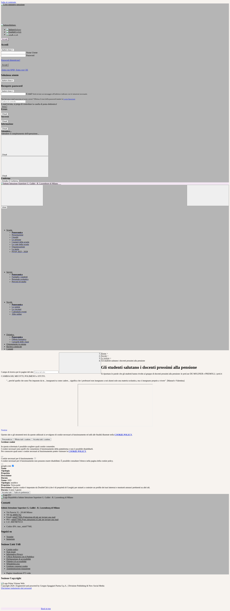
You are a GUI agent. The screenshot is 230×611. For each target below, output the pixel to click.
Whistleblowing (13, 564)
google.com (6, 466)
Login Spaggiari (69, 99)
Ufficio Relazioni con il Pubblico (20, 557)
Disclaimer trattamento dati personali (16, 588)
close (4, 207)
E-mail (29, 94)
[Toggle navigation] (22, 195)
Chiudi (4, 114)
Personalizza (7, 439)
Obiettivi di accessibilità (16, 561)
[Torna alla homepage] (115, 183)
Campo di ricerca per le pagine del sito (17, 372)
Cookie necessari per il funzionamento (17, 458)
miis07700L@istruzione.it (33, 517)
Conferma (14, 181)
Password (30, 55)
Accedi (4, 39)
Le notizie (105, 358)
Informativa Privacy (14, 554)
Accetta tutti (41, 439)
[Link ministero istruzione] (13, 4)
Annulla (5, 181)
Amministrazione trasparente (18, 568)
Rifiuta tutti (23, 439)
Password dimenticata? (10, 60)
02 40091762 (15, 515)
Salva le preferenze (21, 493)
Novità (104, 356)
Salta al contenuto (8, 2)
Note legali (11, 552)
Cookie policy (12, 549)
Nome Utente (32, 52)
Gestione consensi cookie (17, 566)
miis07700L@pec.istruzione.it (34, 519)
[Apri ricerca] (208, 195)
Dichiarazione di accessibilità (18, 559)
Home (103, 353)
